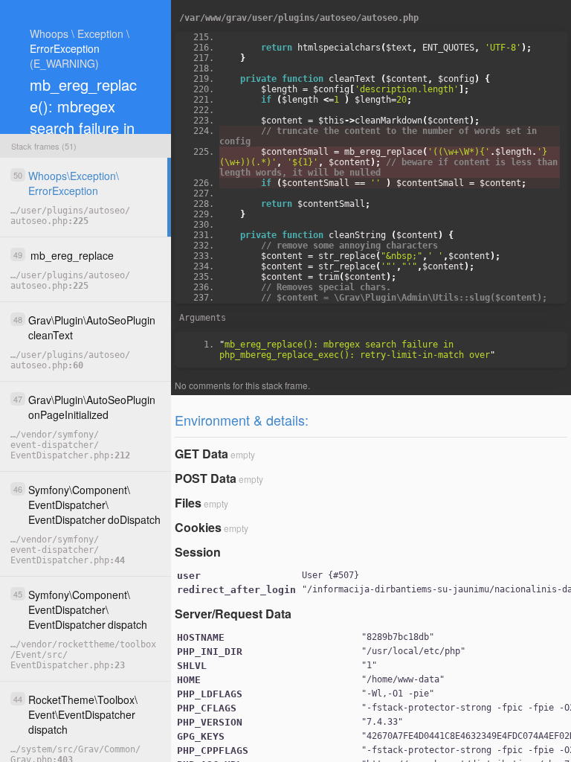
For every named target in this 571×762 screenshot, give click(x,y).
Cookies (198, 527)
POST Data (205, 478)
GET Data (201, 453)
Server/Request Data (233, 613)
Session (198, 551)
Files (188, 502)
